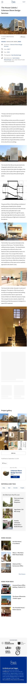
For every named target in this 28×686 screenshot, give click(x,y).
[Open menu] (2, 2)
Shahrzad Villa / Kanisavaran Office (18, 565)
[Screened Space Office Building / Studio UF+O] (6, 589)
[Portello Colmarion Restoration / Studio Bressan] (8, 524)
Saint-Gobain (16, 58)
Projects (22, 488)
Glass (4, 488)
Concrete (15, 488)
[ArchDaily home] (13, 2)
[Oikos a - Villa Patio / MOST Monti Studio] (6, 557)
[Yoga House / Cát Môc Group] (8, 513)
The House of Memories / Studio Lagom (19, 597)
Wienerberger (7, 60)
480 (8, 49)
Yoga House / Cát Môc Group (18, 510)
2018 (8, 52)
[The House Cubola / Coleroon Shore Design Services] (13, 418)
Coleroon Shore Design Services (16, 471)
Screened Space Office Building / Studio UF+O (19, 586)
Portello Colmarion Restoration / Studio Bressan (18, 524)
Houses (3, 42)
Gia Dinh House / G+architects (17, 543)
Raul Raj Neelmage (16, 55)
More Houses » (22, 574)
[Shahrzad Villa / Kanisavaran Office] (6, 568)
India (19, 42)
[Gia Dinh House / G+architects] (6, 545)
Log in (23, 1)
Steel (9, 488)
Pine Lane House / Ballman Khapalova (18, 500)
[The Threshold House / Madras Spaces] (6, 611)
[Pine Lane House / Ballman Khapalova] (8, 502)
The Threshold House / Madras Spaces (19, 609)
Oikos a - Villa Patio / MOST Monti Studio (18, 554)
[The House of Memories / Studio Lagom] (6, 600)
